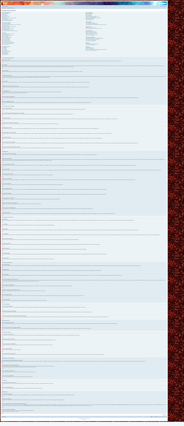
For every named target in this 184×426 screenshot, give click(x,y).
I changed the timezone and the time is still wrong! (9, 26)
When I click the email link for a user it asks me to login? (10, 30)
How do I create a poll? (5, 36)
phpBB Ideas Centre (43, 399)
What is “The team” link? (89, 19)
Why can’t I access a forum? (6, 39)
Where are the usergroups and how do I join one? (92, 16)
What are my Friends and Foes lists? (91, 27)
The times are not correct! (5, 25)
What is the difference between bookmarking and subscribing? (94, 38)
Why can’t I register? (5, 15)
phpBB (95, 128)
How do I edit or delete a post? (6, 34)
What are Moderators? (89, 14)
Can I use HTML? (4, 48)
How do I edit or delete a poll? (6, 38)
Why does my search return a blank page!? (92, 33)
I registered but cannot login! (6, 16)
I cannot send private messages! (90, 22)
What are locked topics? (5, 53)
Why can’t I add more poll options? (6, 37)
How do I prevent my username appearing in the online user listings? (11, 24)
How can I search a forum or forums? (91, 31)
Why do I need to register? (5, 13)
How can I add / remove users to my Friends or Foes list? (94, 28)
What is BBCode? (4, 47)
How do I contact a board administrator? (91, 50)
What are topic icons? (5, 54)
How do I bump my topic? (5, 44)
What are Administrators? (89, 13)
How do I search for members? (90, 34)
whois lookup (65, 404)
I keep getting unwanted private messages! (92, 23)
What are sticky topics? (5, 52)
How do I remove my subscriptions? (91, 40)
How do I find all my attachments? (90, 44)
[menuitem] (7, 6)
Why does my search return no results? (91, 32)
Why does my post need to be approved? (7, 43)
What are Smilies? (4, 49)
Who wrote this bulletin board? (90, 47)
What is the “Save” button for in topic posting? (8, 42)
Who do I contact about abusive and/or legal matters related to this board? (96, 49)
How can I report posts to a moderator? (7, 41)
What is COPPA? (4, 14)
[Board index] (6, 3)
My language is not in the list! (6, 27)
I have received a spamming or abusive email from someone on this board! (96, 24)
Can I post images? (4, 50)
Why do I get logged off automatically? (7, 19)
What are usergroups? (89, 15)
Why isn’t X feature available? (90, 48)
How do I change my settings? (6, 23)
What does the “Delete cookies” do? (7, 20)
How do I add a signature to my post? (7, 35)
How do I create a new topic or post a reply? (8, 33)
